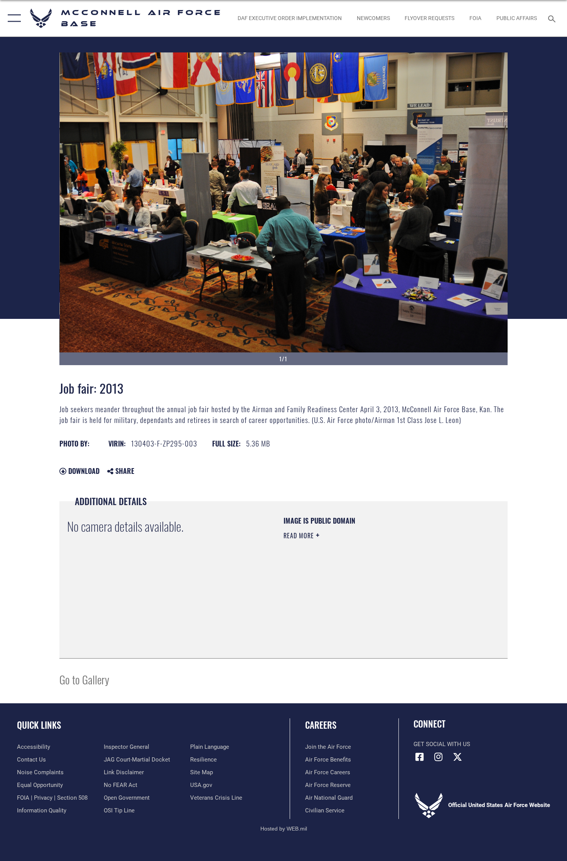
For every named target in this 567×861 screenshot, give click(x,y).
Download (83, 471)
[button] (12, 18)
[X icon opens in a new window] (457, 757)
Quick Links (39, 724)
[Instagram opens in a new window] (438, 757)
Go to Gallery (84, 679)
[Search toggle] (553, 18)
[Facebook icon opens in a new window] (419, 757)
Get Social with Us (441, 744)
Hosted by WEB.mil (283, 829)
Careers (320, 724)
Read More (300, 535)
